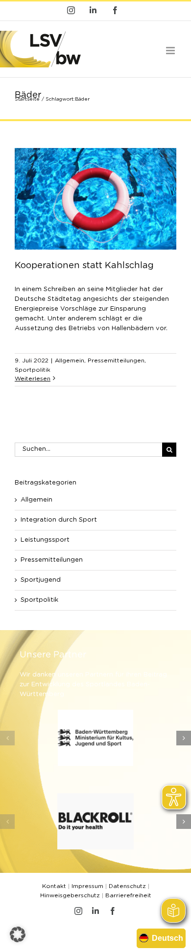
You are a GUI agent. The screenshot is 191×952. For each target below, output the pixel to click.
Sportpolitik (32, 370)
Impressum (87, 886)
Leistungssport (45, 540)
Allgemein (69, 360)
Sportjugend (41, 580)
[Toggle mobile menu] (171, 50)
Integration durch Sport (59, 520)
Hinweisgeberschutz (70, 895)
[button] (7, 738)
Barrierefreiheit (128, 895)
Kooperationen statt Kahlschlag (84, 265)
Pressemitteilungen (116, 360)
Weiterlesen (32, 378)
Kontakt (54, 886)
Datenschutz (127, 886)
